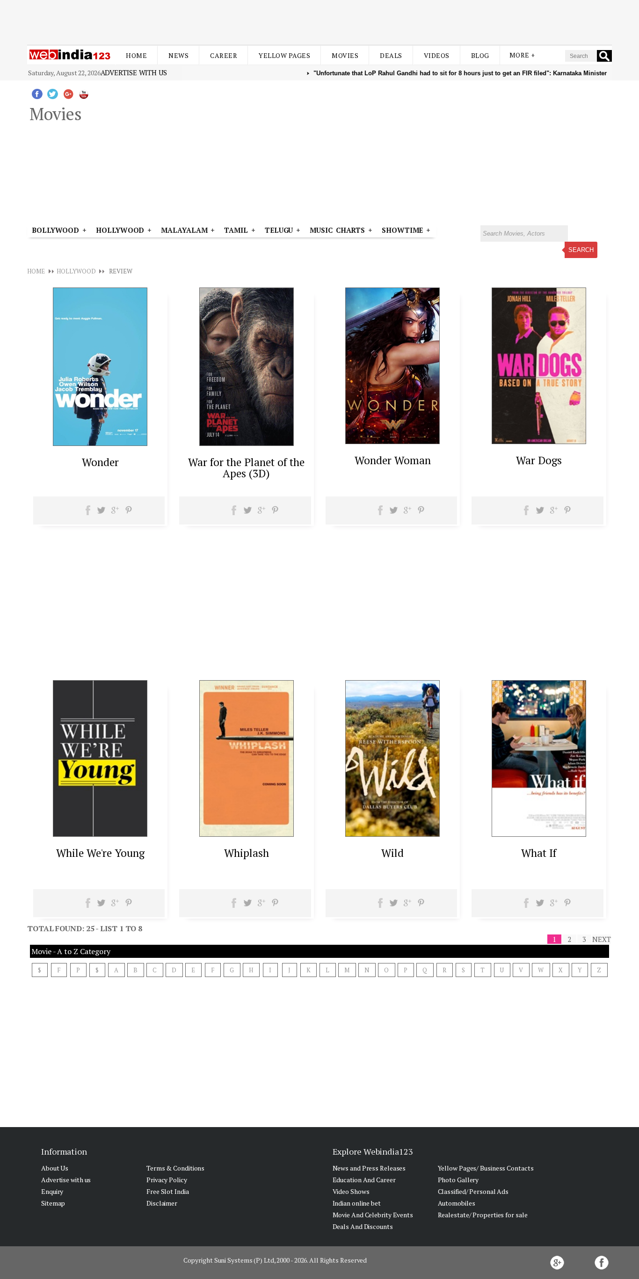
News (178, 55)
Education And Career (364, 1179)
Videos (437, 55)
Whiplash (246, 853)
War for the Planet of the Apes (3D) (246, 468)
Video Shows (351, 1191)
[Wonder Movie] (100, 443)
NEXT (601, 939)
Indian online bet (357, 1203)
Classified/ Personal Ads (473, 1191)
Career (223, 55)
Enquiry (52, 1191)
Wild (392, 853)
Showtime (404, 230)
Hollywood (120, 230)
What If (538, 853)
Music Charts (337, 230)
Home (136, 55)
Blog (480, 55)
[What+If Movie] (539, 834)
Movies (345, 55)
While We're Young (100, 853)
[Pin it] (128, 513)
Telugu (279, 230)
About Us (54, 1168)
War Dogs (539, 460)
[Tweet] (101, 513)
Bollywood (55, 230)
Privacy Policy (166, 1179)
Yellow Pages (284, 55)
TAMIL (236, 230)
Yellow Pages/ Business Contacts (486, 1168)
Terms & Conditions (175, 1168)
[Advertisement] (319, 22)
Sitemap (53, 1203)
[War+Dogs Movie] (539, 441)
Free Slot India (167, 1191)
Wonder (100, 462)
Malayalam (184, 230)
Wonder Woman (393, 460)
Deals (391, 55)
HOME (36, 271)
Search (581, 249)
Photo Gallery (458, 1179)
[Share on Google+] (115, 513)
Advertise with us (134, 72)
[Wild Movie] (392, 834)
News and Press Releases (369, 1168)
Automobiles (456, 1203)
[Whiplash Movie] (246, 834)
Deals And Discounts (363, 1226)
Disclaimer (161, 1203)
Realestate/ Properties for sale (483, 1214)
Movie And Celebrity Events (373, 1214)
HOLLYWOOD (76, 271)
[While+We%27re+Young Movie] (100, 834)
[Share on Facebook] (88, 513)
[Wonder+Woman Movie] (392, 441)
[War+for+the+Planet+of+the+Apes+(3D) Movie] (246, 443)
